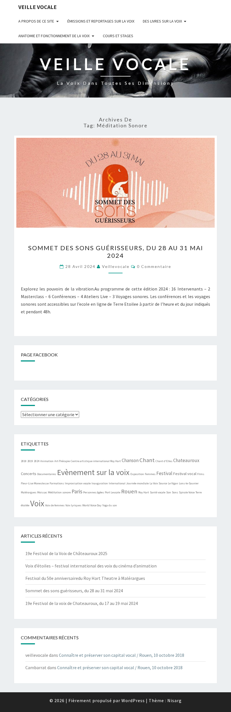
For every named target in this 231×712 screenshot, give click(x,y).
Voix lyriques (73, 505)
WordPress (133, 700)
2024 (36, 461)
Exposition (137, 474)
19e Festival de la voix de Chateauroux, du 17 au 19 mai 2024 (81, 603)
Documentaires (46, 474)
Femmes (150, 474)
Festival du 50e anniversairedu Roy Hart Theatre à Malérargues (85, 578)
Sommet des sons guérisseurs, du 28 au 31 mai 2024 (115, 251)
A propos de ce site (36, 21)
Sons (175, 492)
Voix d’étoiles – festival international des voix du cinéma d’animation (91, 566)
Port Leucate (112, 492)
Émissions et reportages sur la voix (100, 21)
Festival (164, 473)
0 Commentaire (154, 266)
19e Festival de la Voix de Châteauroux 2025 (66, 553)
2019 (30, 461)
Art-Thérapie (62, 461)
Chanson (130, 460)
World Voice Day (91, 505)
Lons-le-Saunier (189, 483)
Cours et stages (118, 35)
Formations (57, 483)
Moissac (42, 492)
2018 (23, 461)
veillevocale (116, 266)
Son (168, 492)
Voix (37, 503)
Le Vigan (173, 483)
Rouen (129, 491)
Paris (77, 491)
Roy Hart (143, 492)
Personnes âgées (93, 492)
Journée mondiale (137, 483)
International (117, 483)
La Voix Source (158, 483)
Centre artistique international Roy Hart (96, 461)
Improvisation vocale (78, 483)
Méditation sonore (59, 492)
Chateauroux (186, 460)
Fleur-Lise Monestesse (35, 483)
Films (200, 474)
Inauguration (100, 483)
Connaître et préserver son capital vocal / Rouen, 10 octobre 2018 (121, 655)
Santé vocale (157, 492)
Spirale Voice (187, 492)
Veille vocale (37, 6)
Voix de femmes (55, 505)
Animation (47, 461)
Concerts (28, 473)
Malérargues (28, 492)
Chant (147, 460)
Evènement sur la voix (93, 472)
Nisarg (174, 700)
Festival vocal (184, 473)
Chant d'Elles (164, 461)
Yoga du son (109, 505)
